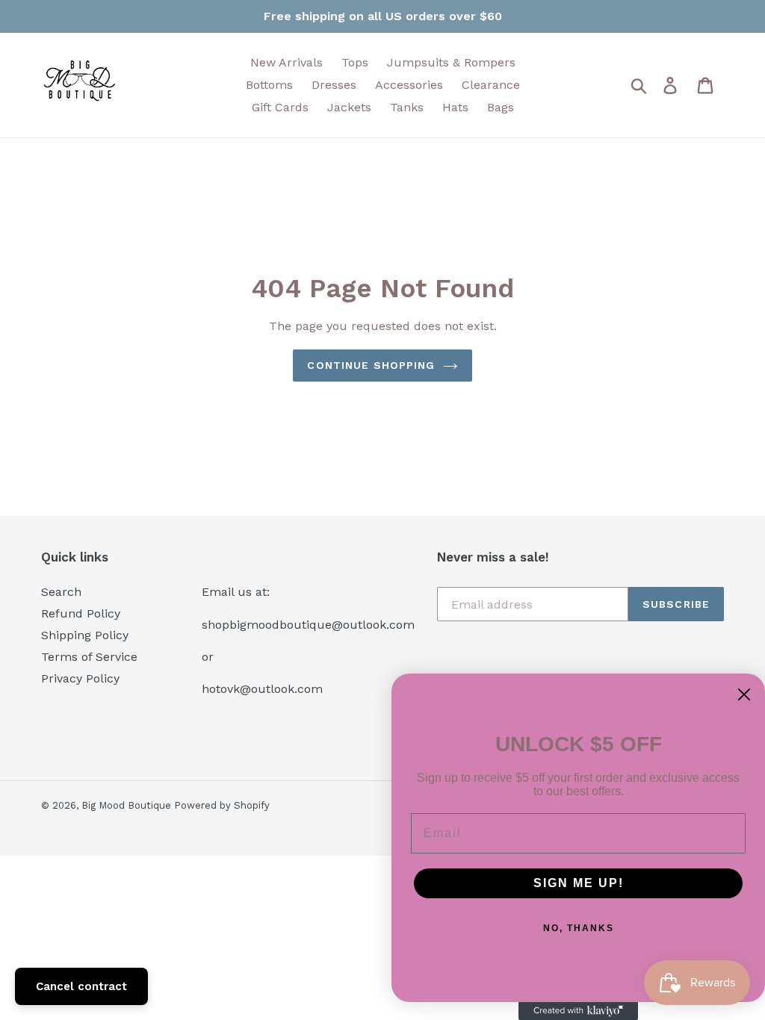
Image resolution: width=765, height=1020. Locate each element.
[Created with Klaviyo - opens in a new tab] (578, 1011)
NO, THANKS (578, 928)
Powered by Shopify (222, 805)
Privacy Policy (80, 678)
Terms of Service (89, 657)
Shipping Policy (84, 635)
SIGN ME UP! (578, 883)
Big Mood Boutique (127, 805)
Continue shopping (371, 365)
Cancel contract (81, 986)
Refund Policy (80, 613)
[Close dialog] (744, 694)
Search (61, 592)
